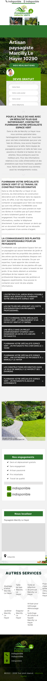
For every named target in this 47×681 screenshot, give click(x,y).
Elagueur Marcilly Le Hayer (19, 614)
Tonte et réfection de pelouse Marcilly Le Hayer (32, 589)
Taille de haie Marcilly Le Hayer (19, 589)
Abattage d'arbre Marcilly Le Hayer (7, 589)
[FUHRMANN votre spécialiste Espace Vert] (23, 10)
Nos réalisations (24, 65)
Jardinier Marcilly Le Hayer (7, 614)
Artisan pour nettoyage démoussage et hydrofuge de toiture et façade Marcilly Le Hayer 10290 (32, 614)
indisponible (14, 1)
